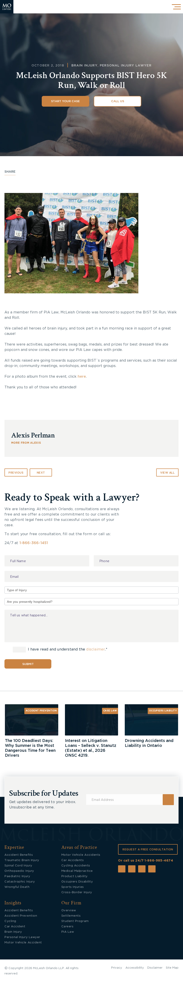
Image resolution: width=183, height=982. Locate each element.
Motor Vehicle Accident (23, 942)
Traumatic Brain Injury (21, 860)
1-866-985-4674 (159, 860)
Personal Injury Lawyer (126, 65)
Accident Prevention (41, 711)
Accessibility (134, 967)
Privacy (116, 967)
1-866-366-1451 (33, 543)
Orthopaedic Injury (19, 871)
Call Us (117, 101)
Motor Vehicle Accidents (80, 855)
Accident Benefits (18, 855)
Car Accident (14, 926)
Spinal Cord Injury (18, 865)
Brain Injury (84, 65)
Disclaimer (154, 967)
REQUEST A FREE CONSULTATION (148, 849)
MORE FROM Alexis (26, 442)
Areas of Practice (79, 847)
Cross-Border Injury (76, 892)
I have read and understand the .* (67, 649)
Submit (28, 664)
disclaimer (95, 649)
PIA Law (67, 931)
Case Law (110, 711)
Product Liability (74, 876)
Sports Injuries (72, 887)
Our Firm (71, 903)
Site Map (172, 967)
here (82, 376)
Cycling (10, 921)
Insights (12, 903)
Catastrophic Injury (19, 881)
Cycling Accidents (75, 865)
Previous (15, 472)
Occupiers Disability (77, 881)
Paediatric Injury (17, 876)
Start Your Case (65, 101)
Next (41, 472)
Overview (68, 910)
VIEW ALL (167, 472)
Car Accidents (72, 860)
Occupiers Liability (163, 711)
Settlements (71, 915)
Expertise (14, 847)
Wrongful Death (17, 887)
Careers (67, 926)
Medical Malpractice (77, 871)
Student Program (75, 921)
